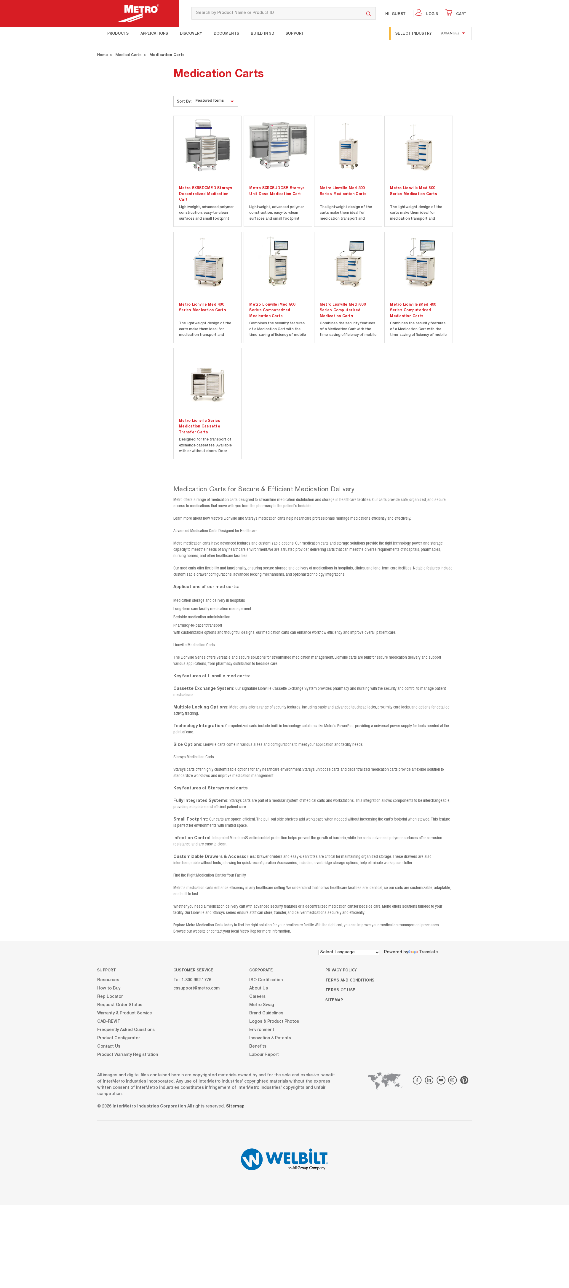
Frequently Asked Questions (126, 1030)
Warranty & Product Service (124, 1013)
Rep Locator (110, 997)
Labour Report (264, 1055)
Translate (428, 952)
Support (295, 33)
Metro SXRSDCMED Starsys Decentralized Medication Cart (205, 193)
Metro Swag (261, 1005)
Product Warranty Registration (127, 1055)
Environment (261, 1030)
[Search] (369, 13)
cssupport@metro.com (196, 988)
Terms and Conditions (349, 980)
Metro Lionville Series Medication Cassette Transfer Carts (199, 426)
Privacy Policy (341, 970)
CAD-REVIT (108, 1021)
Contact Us (108, 1046)
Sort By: (184, 101)
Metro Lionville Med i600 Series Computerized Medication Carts (343, 310)
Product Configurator (118, 1038)
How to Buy (108, 988)
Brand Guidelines (266, 1013)
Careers (257, 997)
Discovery (191, 33)
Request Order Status (119, 1005)
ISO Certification (266, 980)
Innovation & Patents (270, 1038)
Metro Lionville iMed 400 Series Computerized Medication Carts (413, 310)
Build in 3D (262, 33)
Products (118, 33)
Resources (108, 980)
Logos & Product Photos (274, 1021)
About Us (258, 988)
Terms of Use (340, 989)
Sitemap (334, 999)
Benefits (257, 1046)
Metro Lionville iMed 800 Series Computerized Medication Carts (272, 310)
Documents (226, 33)
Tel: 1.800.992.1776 (192, 980)
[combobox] (276, 13)
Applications (154, 33)
